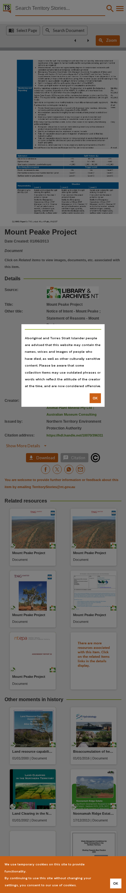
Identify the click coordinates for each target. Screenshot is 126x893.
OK (95, 398)
